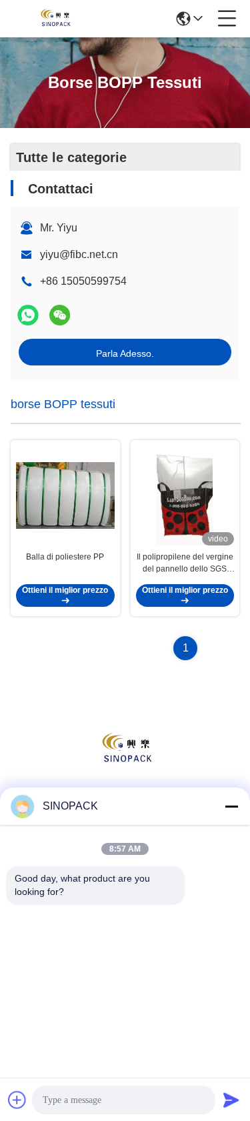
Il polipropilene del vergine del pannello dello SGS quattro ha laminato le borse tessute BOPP (185, 563)
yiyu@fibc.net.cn (79, 254)
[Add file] (17, 1099)
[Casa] (125, 766)
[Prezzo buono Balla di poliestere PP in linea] (65, 495)
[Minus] (231, 806)
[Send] (231, 1099)
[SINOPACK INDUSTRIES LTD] (55, 19)
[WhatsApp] (28, 315)
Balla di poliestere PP (65, 557)
